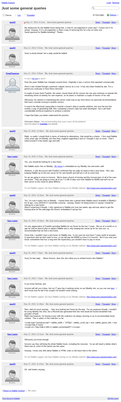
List (19, 15)
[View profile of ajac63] (12, 38)
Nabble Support (8, 3)
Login (109, 3)
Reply (97, 22)
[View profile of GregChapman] (12, 89)
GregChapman (12, 73)
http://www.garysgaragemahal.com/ (102, 188)
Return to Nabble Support (14, 391)
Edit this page (113, 398)
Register (115, 3)
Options (113, 15)
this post (35, 78)
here (112, 288)
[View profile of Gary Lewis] (12, 172)
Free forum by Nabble (11, 398)
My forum (58, 166)
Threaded (31, 15)
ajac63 (12, 22)
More (114, 22)
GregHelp (43, 124)
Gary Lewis (12, 156)
